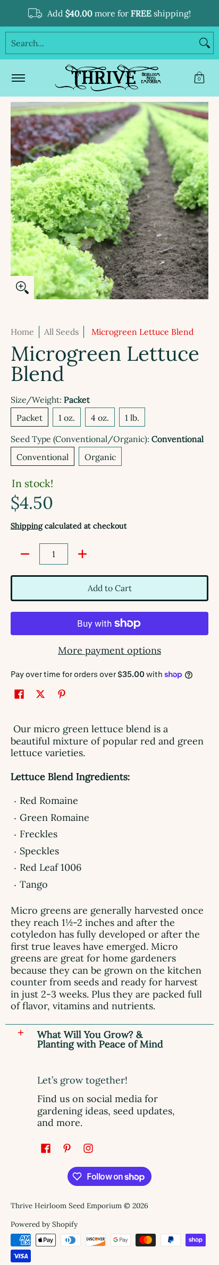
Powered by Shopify (44, 1224)
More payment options (109, 650)
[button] (199, 78)
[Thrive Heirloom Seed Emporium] (108, 78)
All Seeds (61, 331)
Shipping (27, 526)
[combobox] (101, 43)
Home (22, 331)
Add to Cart (110, 588)
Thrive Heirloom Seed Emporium (66, 1205)
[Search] (204, 43)
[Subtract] (25, 554)
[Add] (82, 554)
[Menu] (18, 78)
